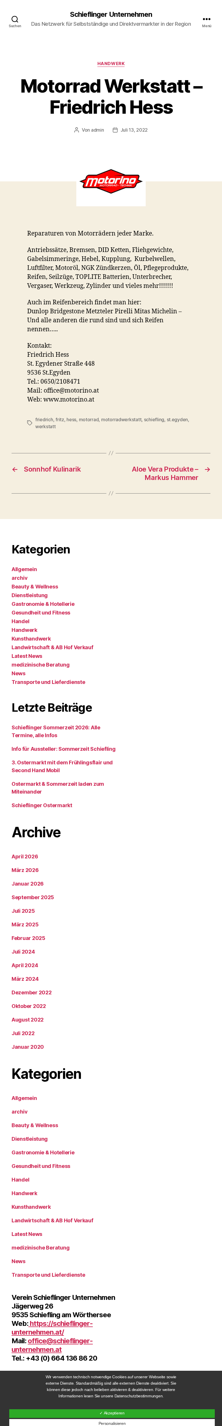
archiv (19, 578)
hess (71, 419)
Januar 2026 (28, 884)
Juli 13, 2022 (134, 130)
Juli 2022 (23, 1033)
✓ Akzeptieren (112, 1413)
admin (97, 130)
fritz (60, 419)
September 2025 (33, 897)
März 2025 (25, 924)
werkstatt (45, 426)
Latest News (27, 656)
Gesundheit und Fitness (41, 613)
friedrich (44, 419)
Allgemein (24, 569)
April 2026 (25, 856)
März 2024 (25, 979)
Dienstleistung (30, 595)
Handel (20, 621)
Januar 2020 (28, 1047)
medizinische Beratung (40, 665)
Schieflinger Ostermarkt (42, 805)
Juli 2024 (23, 952)
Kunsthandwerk (31, 639)
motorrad (89, 419)
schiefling (154, 419)
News (18, 673)
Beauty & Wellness (35, 587)
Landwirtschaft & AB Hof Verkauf (52, 647)
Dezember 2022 (32, 992)
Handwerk (111, 63)
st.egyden (177, 419)
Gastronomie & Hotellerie (43, 604)
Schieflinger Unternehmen (111, 14)
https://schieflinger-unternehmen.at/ (52, 1327)
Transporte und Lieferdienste (48, 682)
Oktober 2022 (29, 1006)
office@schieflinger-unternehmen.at (52, 1345)
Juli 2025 (23, 911)
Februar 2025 (28, 938)
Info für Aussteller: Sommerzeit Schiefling (64, 749)
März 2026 (25, 870)
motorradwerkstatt (121, 419)
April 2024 (25, 965)
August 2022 (28, 1020)
